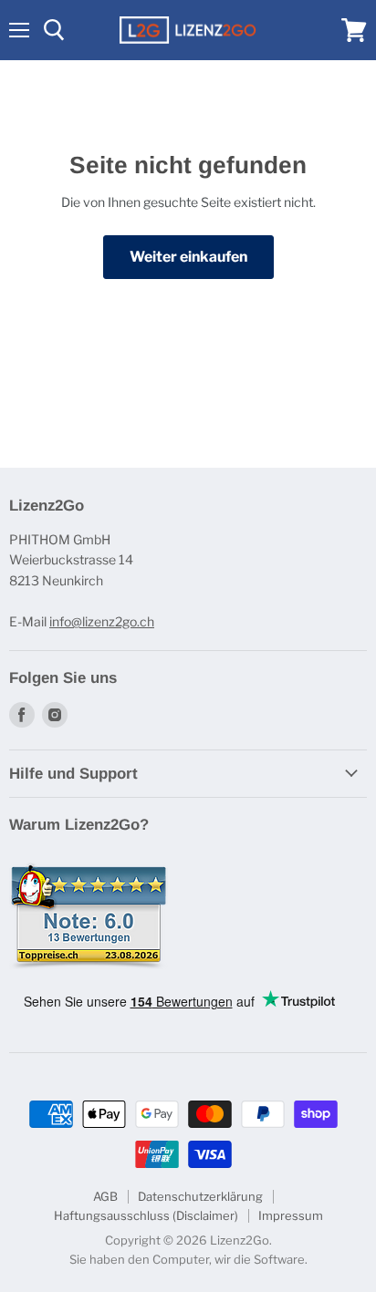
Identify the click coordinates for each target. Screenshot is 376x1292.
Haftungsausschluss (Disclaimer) (146, 1215)
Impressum (290, 1215)
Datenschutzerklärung (200, 1196)
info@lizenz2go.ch (101, 621)
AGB (105, 1196)
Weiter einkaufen (188, 256)
